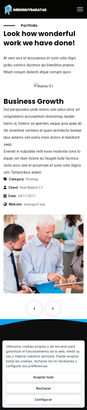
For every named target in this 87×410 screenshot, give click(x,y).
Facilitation (19, 284)
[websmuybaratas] (25, 9)
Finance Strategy (27, 277)
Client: (13, 187)
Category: (17, 179)
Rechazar (43, 388)
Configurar (43, 399)
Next (53, 309)
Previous (34, 309)
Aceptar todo (43, 377)
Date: (12, 196)
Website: (16, 204)
